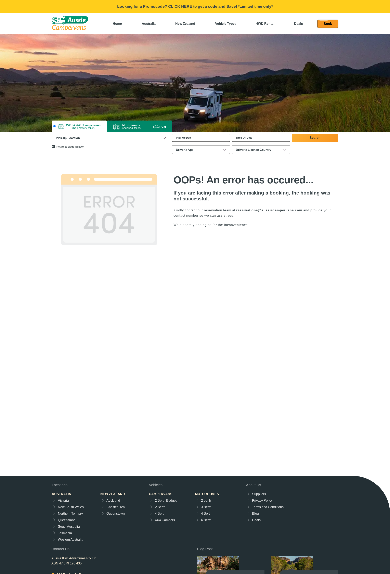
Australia (149, 23)
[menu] (327, 24)
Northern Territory (70, 513)
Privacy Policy (262, 500)
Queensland (67, 520)
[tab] (79, 127)
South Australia (69, 526)
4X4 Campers (165, 520)
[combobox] (111, 138)
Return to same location (70, 146)
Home (117, 23)
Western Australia (70, 539)
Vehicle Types (225, 23)
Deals (298, 23)
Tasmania (65, 533)
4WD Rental (265, 23)
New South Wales (71, 507)
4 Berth (160, 513)
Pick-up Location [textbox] (68, 138)
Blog (255, 513)
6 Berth (206, 520)
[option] (195, 83)
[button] (327, 24)
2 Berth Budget (166, 500)
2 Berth (160, 507)
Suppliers (259, 494)
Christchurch (115, 507)
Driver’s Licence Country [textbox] (253, 149)
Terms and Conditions (268, 507)
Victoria (63, 500)
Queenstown (115, 513)
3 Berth (206, 507)
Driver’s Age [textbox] (184, 149)
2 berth (206, 500)
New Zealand (185, 23)
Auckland (113, 500)
